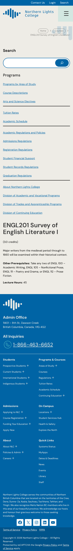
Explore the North (48, 430)
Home (43, 30)
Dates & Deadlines (48, 458)
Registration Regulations (17, 149)
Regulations (45, 377)
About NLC (8, 446)
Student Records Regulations (20, 167)
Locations (44, 412)
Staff (41, 482)
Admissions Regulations (17, 141)
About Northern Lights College (21, 187)
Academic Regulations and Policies (24, 132)
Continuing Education (50, 395)
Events (42, 470)
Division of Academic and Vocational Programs (31, 195)
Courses (59, 30)
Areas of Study (46, 365)
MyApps (43, 452)
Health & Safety (47, 424)
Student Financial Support (19, 158)
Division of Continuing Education (22, 212)
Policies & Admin (12, 452)
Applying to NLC (11, 412)
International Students (15, 377)
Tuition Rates (11, 112)
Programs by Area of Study (19, 84)
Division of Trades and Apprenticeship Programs (32, 204)
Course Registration (13, 418)
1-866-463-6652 (33, 344)
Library (42, 476)
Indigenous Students (14, 383)
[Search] (62, 63)
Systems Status (47, 446)
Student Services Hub (50, 418)
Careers (7, 458)
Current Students (12, 371)
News (41, 464)
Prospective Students (14, 365)
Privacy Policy (50, 544)
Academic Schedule (15, 121)
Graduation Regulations (17, 175)
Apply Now (8, 430)
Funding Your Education (15, 424)
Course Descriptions (15, 92)
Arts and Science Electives (19, 101)
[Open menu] (66, 13)
